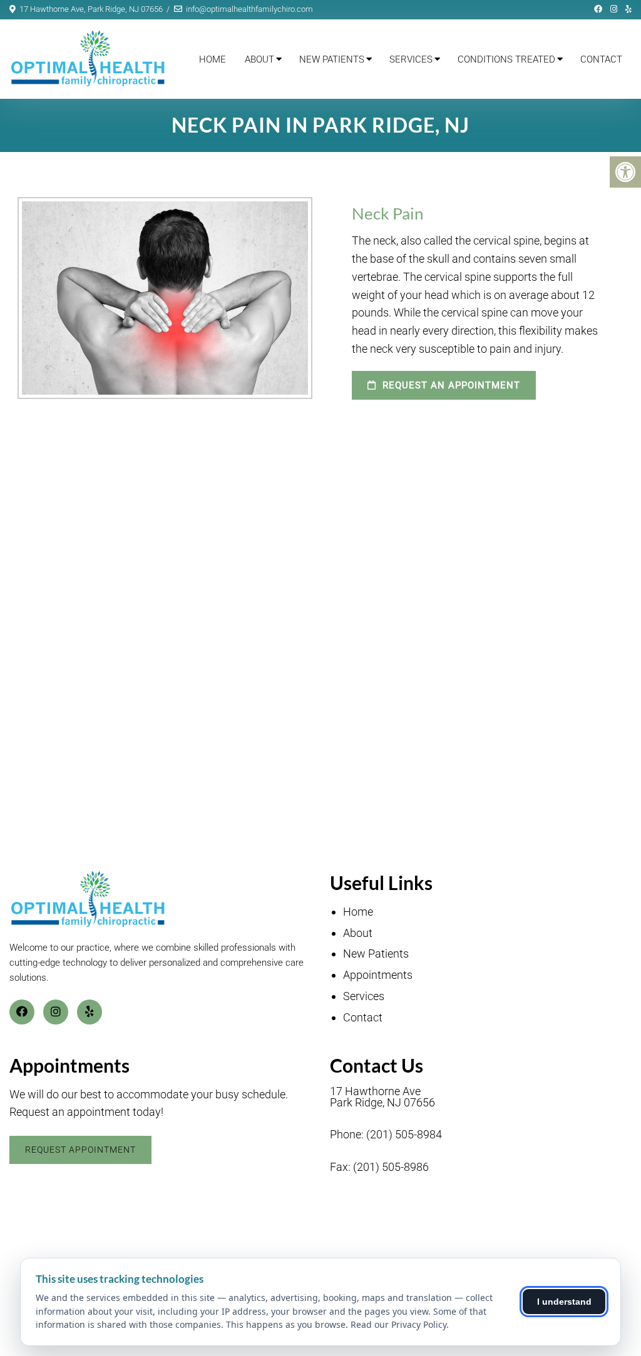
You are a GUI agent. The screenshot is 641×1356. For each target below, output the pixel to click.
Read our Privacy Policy (398, 1324)
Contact (601, 59)
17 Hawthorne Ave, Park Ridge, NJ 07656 (91, 9)
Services (411, 59)
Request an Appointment (449, 385)
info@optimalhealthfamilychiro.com (249, 9)
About (259, 59)
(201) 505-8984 (404, 1134)
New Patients (331, 59)
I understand (564, 1302)
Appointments (378, 974)
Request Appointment (80, 1150)
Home (212, 59)
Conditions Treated (506, 59)
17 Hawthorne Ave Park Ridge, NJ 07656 (382, 1097)
